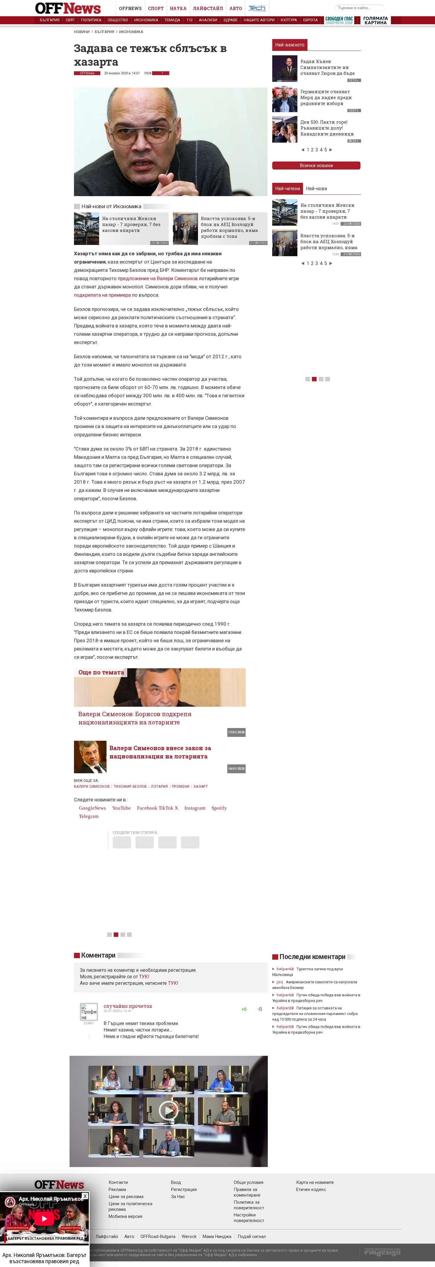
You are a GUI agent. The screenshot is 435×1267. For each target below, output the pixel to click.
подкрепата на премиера (102, 295)
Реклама (117, 1189)
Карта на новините (315, 1182)
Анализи (208, 20)
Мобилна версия (125, 1216)
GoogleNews (92, 808)
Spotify (218, 808)
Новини (82, 32)
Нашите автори (259, 20)
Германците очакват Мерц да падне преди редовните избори (326, 97)
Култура (289, 20)
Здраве (230, 20)
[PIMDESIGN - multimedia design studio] (380, 1254)
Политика (91, 20)
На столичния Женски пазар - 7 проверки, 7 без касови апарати (131, 224)
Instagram (194, 808)
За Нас (178, 1196)
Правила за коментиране (247, 1192)
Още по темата (101, 672)
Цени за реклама (126, 1196)
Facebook (146, 808)
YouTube (121, 808)
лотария (159, 787)
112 (189, 20)
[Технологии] (257, 9)
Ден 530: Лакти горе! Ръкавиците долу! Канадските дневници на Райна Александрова (328, 131)
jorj (280, 982)
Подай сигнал (252, 1236)
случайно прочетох (128, 1006)
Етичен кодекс (311, 1189)
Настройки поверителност (249, 1217)
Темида (172, 20)
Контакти (118, 1182)
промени (181, 787)
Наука (178, 8)
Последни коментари (312, 957)
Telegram (88, 816)
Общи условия (248, 1182)
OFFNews (87, 73)
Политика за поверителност (249, 1205)
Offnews (130, 8)
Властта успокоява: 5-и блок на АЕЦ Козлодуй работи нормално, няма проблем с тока (229, 227)
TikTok (166, 808)
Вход (176, 1182)
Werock (189, 1236)
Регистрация (184, 1189)
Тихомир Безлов (130, 787)
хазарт (201, 787)
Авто (235, 8)
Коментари (98, 955)
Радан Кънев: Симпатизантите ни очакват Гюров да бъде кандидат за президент (328, 70)
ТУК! (173, 983)
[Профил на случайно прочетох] (89, 1018)
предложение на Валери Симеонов (158, 278)
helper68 (285, 969)
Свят (70, 20)
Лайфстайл (208, 8)
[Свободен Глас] (339, 21)
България (49, 20)
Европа (310, 20)
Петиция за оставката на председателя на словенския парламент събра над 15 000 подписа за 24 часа (315, 1013)
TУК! (144, 976)
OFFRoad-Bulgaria (158, 1236)
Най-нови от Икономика (111, 206)
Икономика (146, 20)
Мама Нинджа (217, 1236)
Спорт (156, 8)
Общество (118, 20)
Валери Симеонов (92, 787)
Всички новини (316, 165)
